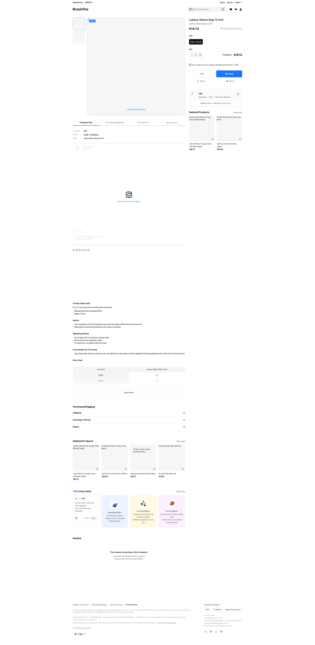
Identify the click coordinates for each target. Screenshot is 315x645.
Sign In (222, 2)
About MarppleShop (99, 605)
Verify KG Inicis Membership (166, 623)
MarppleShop (78, 2)
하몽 (85, 131)
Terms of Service (116, 605)
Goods (86, 135)
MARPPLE (88, 2)
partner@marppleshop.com (219, 623)
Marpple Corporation (81, 605)
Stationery (94, 135)
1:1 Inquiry (217, 610)
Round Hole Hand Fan (167, 474)
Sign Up (230, 2)
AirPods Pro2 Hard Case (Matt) (114, 474)
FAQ (207, 610)
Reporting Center (233, 610)
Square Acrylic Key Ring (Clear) (142, 474)
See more (181, 441)
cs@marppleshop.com (234, 621)
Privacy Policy (131, 605)
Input (93, 518)
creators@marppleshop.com (223, 626)
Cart (202, 74)
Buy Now (229, 74)
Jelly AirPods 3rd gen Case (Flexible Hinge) (84, 475)
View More (129, 392)
